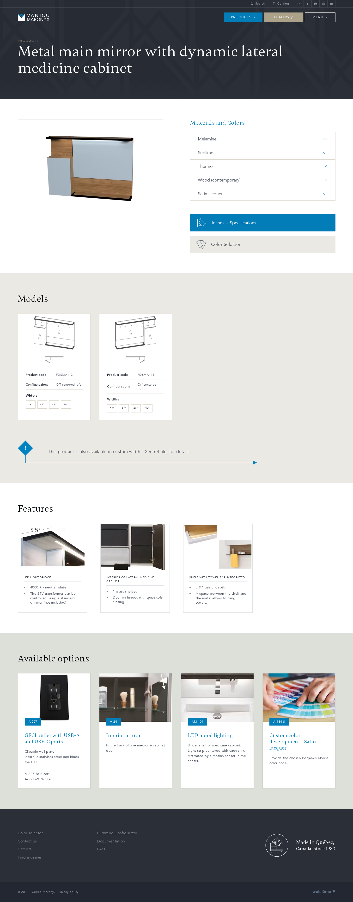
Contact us (27, 841)
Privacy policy (68, 892)
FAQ (101, 849)
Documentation (111, 841)
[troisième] (323, 892)
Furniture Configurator (117, 833)
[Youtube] (331, 3)
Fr (298, 4)
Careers (24, 849)
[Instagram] (323, 3)
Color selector (30, 833)
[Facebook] (307, 3)
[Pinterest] (315, 3)
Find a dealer (30, 857)
